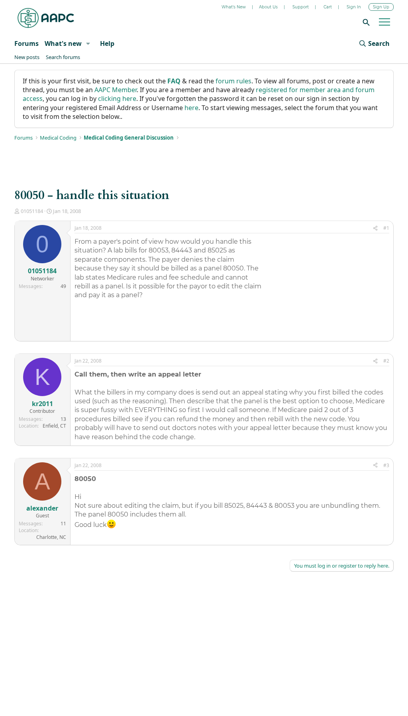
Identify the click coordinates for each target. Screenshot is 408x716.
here (191, 107)
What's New (234, 7)
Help (107, 43)
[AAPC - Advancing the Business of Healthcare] (45, 18)
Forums (26, 43)
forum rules (233, 81)
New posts (26, 57)
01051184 (32, 211)
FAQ (173, 81)
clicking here (117, 98)
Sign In (354, 7)
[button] (88, 43)
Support (300, 7)
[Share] (375, 228)
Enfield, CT (54, 425)
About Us (268, 7)
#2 (386, 360)
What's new (63, 43)
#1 (386, 228)
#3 (386, 465)
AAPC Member (115, 89)
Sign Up (381, 7)
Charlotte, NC (51, 537)
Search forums (63, 57)
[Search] (365, 22)
